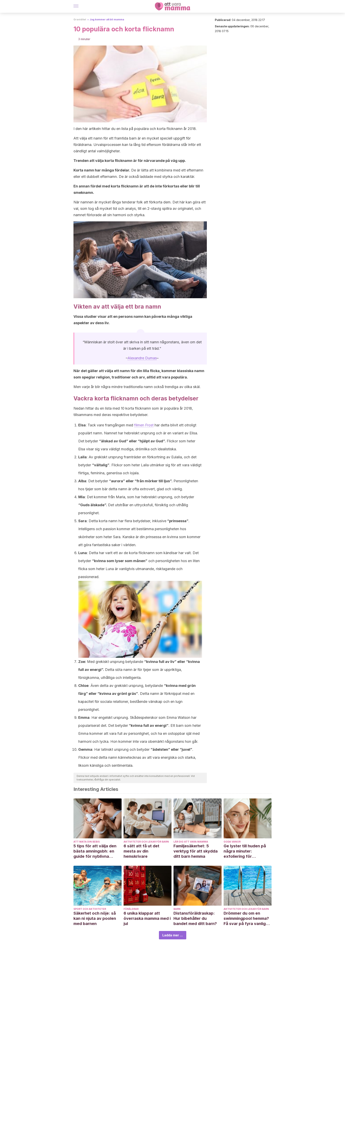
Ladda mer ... (172, 935)
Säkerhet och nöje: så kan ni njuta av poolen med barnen (94, 918)
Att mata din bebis (86, 841)
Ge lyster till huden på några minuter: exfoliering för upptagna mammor (245, 851)
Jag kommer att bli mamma (107, 19)
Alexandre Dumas (142, 358)
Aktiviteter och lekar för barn (146, 841)
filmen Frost (144, 425)
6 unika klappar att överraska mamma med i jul (147, 918)
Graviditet (79, 19)
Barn (176, 908)
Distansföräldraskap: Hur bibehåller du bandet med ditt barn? (195, 918)
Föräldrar (131, 908)
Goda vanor (232, 841)
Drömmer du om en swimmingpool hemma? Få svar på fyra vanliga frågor (246, 918)
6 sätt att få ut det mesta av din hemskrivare (141, 851)
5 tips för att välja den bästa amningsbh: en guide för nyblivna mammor (94, 851)
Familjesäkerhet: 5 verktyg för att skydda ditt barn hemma (195, 851)
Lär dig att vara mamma (190, 841)
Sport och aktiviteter (89, 908)
